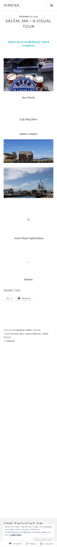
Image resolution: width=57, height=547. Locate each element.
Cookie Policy (16, 535)
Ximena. (12, 5)
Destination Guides (22, 330)
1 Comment (9, 340)
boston (14, 333)
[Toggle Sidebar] (51, 5)
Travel (36, 330)
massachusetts (33, 333)
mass (22, 333)
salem (45, 333)
